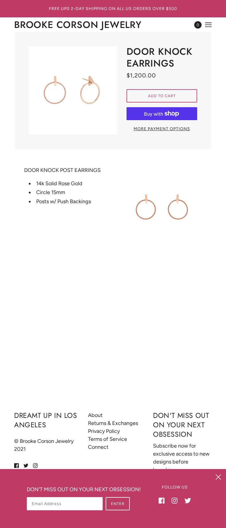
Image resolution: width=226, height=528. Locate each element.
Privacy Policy (104, 431)
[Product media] (162, 207)
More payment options (162, 128)
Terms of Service (107, 439)
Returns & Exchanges (113, 423)
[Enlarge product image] (73, 90)
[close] (218, 477)
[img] (16, 465)
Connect (98, 447)
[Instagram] (174, 500)
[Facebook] (163, 500)
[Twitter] (186, 500)
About (95, 415)
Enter (117, 503)
